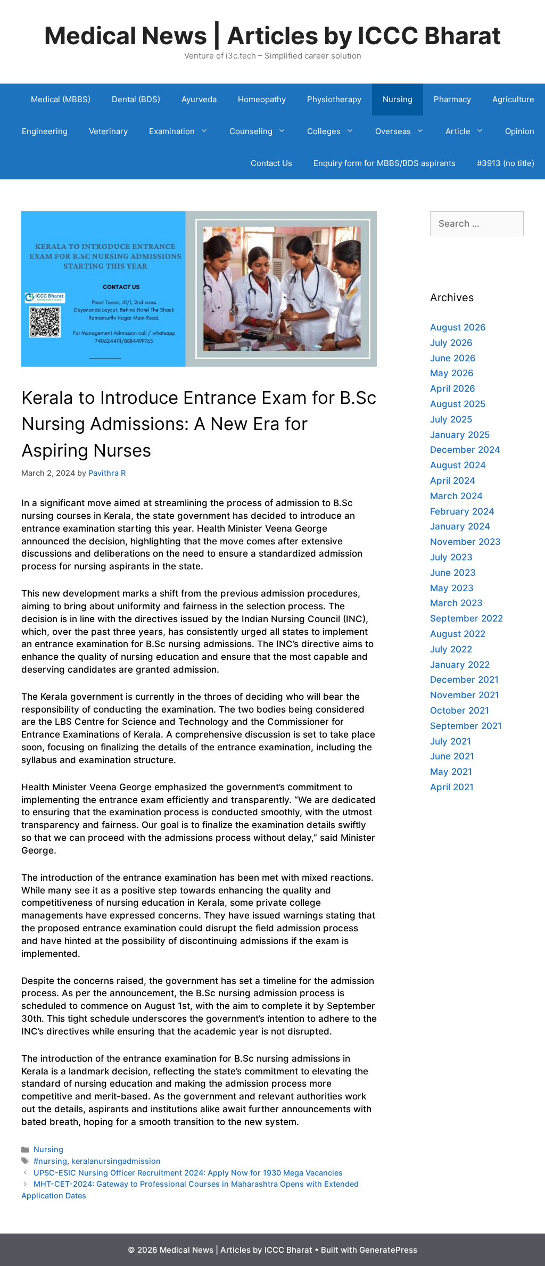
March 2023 (456, 603)
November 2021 (464, 695)
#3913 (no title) (505, 163)
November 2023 (465, 541)
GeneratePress (388, 1250)
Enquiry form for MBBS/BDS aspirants (384, 163)
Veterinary (108, 131)
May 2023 (452, 588)
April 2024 (452, 480)
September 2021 (466, 726)
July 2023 (451, 557)
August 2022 (457, 633)
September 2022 (466, 618)
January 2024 (460, 526)
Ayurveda (199, 99)
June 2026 (453, 358)
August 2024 (458, 465)
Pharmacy (452, 99)
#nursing (50, 1160)
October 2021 (459, 710)
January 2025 (460, 434)
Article (457, 131)
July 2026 (451, 342)
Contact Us (271, 163)
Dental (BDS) (136, 99)
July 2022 (451, 649)
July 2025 (451, 419)
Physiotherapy (334, 99)
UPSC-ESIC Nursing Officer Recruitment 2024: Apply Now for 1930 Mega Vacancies (188, 1172)
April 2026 (452, 388)
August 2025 (458, 404)
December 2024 (465, 449)
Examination (172, 131)
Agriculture (513, 99)
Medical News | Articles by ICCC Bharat (272, 35)
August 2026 (458, 327)
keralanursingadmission (116, 1160)
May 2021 (451, 771)
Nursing (397, 99)
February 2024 (462, 511)
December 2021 (464, 679)
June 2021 (452, 756)
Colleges (324, 131)
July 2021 (450, 741)
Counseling (250, 131)
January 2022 (460, 664)
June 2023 (453, 572)
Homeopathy (262, 99)
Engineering (45, 131)
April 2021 (452, 787)
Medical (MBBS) (60, 99)
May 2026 (452, 373)
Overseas (393, 131)
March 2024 (456, 496)
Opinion (519, 131)
